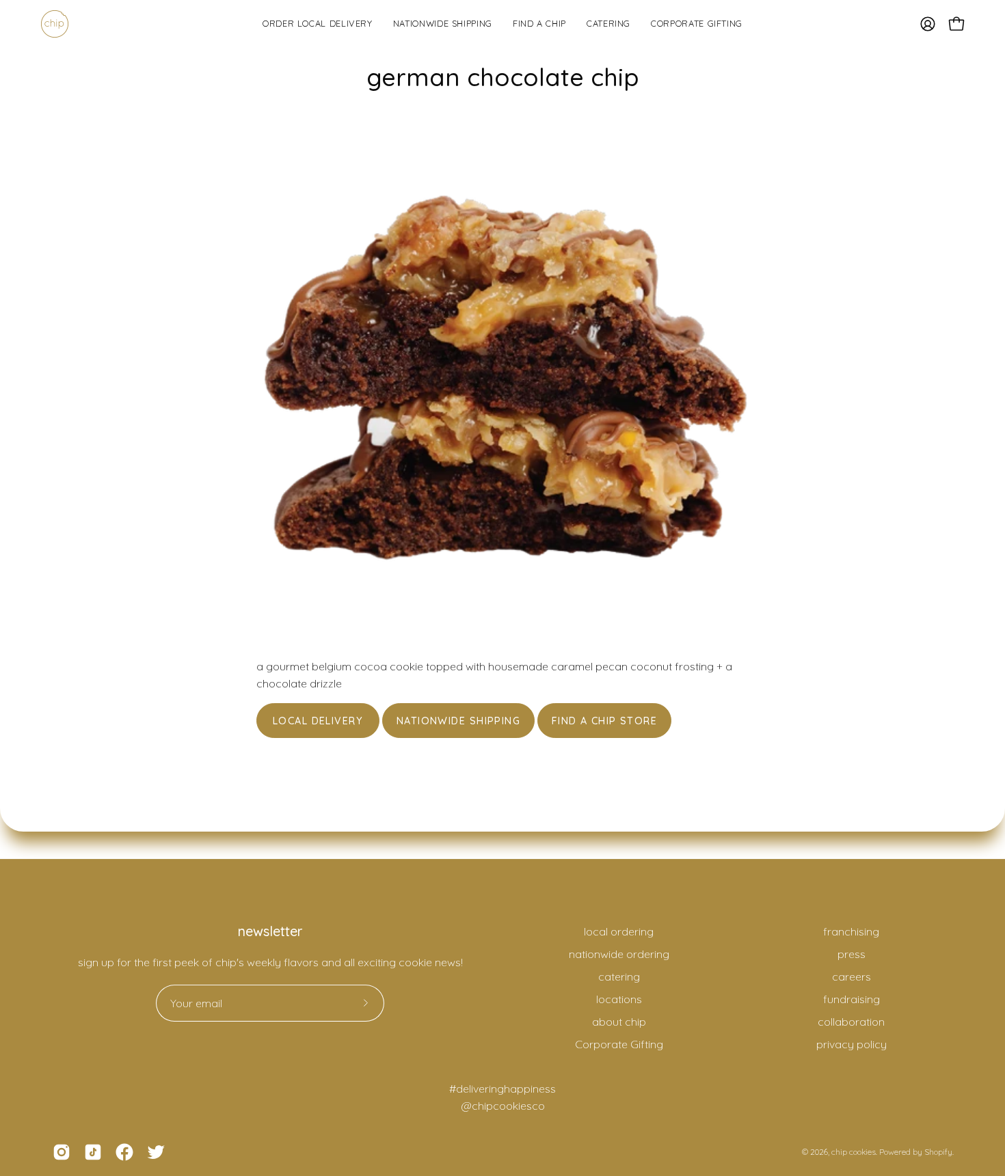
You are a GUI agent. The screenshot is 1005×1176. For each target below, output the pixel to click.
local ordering (619, 931)
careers (851, 976)
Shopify (938, 1152)
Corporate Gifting (619, 1044)
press (852, 954)
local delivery (318, 721)
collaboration (851, 1021)
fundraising (851, 999)
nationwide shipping (458, 721)
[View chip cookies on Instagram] (61, 1152)
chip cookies (853, 1152)
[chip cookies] (54, 24)
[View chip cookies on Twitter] (156, 1152)
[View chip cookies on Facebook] (124, 1152)
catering (619, 976)
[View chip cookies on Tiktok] (93, 1152)
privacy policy (851, 1044)
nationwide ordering (619, 954)
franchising (851, 931)
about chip (619, 1021)
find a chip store (604, 721)
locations (619, 999)
